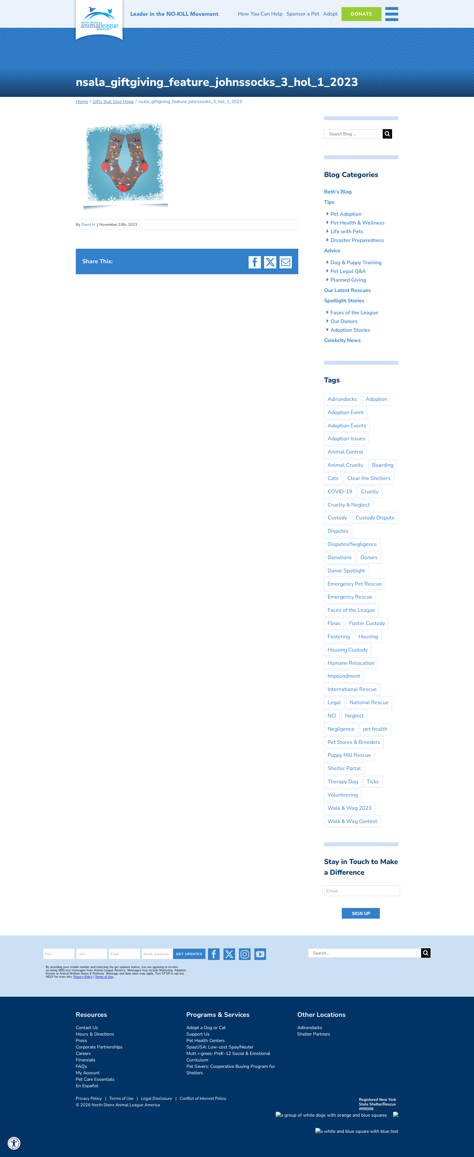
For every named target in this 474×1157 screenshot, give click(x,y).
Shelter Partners (313, 1034)
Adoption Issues (346, 438)
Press (81, 1040)
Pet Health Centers (205, 1040)
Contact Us (87, 1028)
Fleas (334, 623)
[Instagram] (245, 954)
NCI (332, 715)
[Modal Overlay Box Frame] (362, 902)
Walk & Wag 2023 (350, 808)
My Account (88, 1073)
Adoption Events (347, 425)
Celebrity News (342, 340)
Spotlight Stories (344, 300)
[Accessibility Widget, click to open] (14, 1143)
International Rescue (352, 689)
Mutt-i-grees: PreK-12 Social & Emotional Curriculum (228, 1056)
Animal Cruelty (345, 465)
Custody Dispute (375, 517)
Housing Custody (348, 649)
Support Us (198, 1034)
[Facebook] (214, 954)
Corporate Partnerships (99, 1047)
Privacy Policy (89, 1098)
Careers (83, 1053)
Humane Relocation (351, 663)
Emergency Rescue (350, 596)
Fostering (339, 636)
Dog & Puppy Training (356, 262)
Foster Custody (367, 623)
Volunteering (343, 794)
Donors (369, 557)
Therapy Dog (343, 781)
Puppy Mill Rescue (349, 755)
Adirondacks (342, 399)
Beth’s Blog (338, 191)
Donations (340, 557)
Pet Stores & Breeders (354, 742)
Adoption (376, 399)
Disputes (338, 531)
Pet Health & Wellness (358, 222)
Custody (337, 517)
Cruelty (370, 491)
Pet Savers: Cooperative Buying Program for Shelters (230, 1069)
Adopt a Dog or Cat (206, 1028)
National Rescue (369, 702)
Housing (368, 636)
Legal (334, 702)
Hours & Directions (95, 1034)
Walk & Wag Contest (352, 821)
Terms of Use (121, 1098)
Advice (332, 250)
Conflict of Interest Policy (203, 1098)
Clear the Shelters (368, 478)
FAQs (81, 1066)
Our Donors (344, 321)
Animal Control (345, 451)
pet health (375, 729)
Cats (333, 478)
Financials (85, 1060)
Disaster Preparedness (357, 240)
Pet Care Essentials (95, 1079)
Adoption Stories (350, 330)
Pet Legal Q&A (348, 271)
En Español (87, 1086)
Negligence (341, 729)
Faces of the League (354, 312)
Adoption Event (346, 412)
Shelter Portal (344, 768)
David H (88, 224)
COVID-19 (340, 491)
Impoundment (344, 676)
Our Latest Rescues (347, 290)
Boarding (382, 465)
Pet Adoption (346, 214)
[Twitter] (229, 954)
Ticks (373, 781)
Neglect (354, 715)
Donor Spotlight (346, 570)
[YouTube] (260, 954)
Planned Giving (348, 280)
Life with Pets (347, 231)
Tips (329, 202)
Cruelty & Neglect (349, 504)
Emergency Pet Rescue (355, 584)
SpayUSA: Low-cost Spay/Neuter (219, 1047)
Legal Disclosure (156, 1098)
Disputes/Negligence (352, 544)
